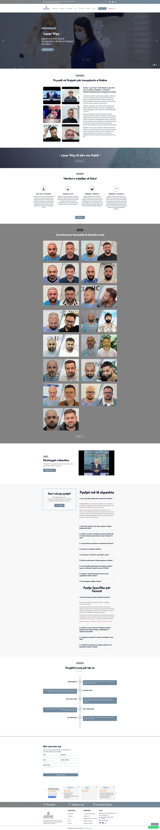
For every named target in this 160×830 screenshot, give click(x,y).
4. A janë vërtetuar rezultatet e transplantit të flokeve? (96, 543)
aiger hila (70, 787)
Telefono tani (78, 804)
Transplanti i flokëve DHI (89, 813)
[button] (51, 95)
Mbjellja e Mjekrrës (88, 821)
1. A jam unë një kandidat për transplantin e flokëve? (95, 498)
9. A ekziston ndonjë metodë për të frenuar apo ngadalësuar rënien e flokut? (93, 574)
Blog (94, 8)
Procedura (81, 8)
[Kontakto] (44, 804)
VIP (75, 8)
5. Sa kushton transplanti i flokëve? (90, 549)
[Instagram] (115, 2)
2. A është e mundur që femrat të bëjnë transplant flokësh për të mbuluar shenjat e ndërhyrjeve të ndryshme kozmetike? (95, 629)
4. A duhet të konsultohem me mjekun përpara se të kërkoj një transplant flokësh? (95, 646)
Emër (44, 754)
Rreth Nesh (54, 8)
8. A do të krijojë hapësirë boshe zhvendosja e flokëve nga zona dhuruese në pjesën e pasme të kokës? (95, 567)
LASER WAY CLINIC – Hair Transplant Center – (54, 789)
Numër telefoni (65, 760)
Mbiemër (63, 754)
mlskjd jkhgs (106, 787)
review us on (51, 796)
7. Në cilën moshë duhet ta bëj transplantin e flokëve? (96, 560)
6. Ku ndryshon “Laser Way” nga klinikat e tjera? (94, 555)
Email (44, 760)
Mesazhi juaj (46, 765)
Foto (69, 818)
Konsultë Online (104, 804)
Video (69, 821)
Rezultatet (69, 8)
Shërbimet (62, 8)
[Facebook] (110, 2)
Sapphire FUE (87, 816)
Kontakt (88, 8)
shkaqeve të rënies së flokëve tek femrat (101, 621)
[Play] (96, 463)
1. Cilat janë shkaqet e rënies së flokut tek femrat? (94, 597)
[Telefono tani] (69, 804)
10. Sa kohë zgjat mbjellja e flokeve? (90, 581)
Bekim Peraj (88, 787)
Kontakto (51, 804)
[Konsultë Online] (94, 804)
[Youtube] (113, 2)
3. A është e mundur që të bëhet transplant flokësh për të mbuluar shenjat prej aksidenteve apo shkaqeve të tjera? (96, 536)
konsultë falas (85, 503)
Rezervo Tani (47, 49)
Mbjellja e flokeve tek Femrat (90, 818)
